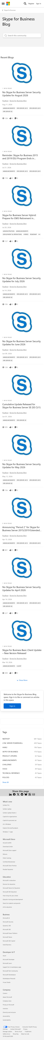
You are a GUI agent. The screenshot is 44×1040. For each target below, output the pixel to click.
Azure (4, 956)
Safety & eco (6, 1034)
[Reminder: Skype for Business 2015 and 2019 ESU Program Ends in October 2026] (22, 136)
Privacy (25, 1029)
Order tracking (7, 858)
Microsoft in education (9, 880)
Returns (5, 854)
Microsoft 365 (7, 929)
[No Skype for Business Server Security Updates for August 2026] (22, 73)
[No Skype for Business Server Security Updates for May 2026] (22, 445)
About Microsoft (7, 997)
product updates (9, 756)
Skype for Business (10, 10)
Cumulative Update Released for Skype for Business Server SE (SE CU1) (21, 406)
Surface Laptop (7, 809)
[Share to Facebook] (14, 794)
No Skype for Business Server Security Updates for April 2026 (21, 588)
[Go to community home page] (8, 3)
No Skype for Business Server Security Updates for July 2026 (21, 280)
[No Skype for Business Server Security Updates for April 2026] (22, 568)
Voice (4, 769)
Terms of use (18, 1031)
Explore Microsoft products (10, 828)
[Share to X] (18, 794)
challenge (6, 764)
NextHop (6, 739)
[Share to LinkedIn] (10, 794)
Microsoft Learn (7, 963)
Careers (5, 993)
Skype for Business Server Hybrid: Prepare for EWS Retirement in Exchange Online (19, 217)
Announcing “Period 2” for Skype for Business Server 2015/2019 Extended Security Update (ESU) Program (21, 529)
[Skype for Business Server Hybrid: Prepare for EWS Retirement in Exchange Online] (22, 196)
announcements (9, 760)
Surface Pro (6, 805)
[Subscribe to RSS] (30, 794)
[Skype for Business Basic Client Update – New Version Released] (22, 631)
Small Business (7, 945)
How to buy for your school (10, 895)
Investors (5, 1008)
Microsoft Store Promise (10, 865)
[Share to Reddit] (22, 794)
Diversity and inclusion (9, 1012)
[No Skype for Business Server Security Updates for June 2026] (22, 322)
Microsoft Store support (9, 850)
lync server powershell (12, 743)
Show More (23, 680)
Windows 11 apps (8, 832)
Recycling (15, 1034)
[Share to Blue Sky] (26, 794)
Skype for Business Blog (18, 101)
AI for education (7, 907)
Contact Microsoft (15, 1029)
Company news (7, 1001)
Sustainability (7, 1020)
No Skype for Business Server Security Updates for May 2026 (21, 466)
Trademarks (28, 1031)
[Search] (25, 3)
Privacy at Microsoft (8, 1005)
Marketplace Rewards (9, 978)
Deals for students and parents (11, 903)
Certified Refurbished (9, 862)
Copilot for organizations (10, 816)
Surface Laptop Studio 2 (9, 813)
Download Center (8, 846)
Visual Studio (6, 982)
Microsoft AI (6, 918)
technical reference (11, 773)
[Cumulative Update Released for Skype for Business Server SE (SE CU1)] (22, 385)
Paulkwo (5, 101)
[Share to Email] (33, 794)
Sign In (38, 3)
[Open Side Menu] (3, 3)
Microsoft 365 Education (10, 892)
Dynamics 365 (7, 926)
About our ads (25, 1034)
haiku (4, 747)
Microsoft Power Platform (10, 933)
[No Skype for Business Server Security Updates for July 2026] (22, 259)
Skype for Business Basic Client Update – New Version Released (21, 651)
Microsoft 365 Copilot (9, 941)
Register (31, 3)
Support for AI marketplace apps (12, 967)
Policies (5, 777)
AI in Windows (7, 824)
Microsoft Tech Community (10, 971)
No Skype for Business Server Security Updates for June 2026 (21, 343)
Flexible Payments (8, 869)
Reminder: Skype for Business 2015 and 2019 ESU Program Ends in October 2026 (20, 157)
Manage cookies (7, 1031)
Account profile (7, 843)
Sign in (12, 706)
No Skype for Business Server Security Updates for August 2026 (21, 94)
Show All (5, 782)
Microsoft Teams (7, 937)
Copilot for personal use (9, 820)
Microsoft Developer (8, 959)
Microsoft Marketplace (9, 975)
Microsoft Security (8, 922)
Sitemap (5, 1029)
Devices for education (9, 884)
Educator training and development (13, 899)
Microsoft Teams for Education (11, 888)
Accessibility (6, 1016)
